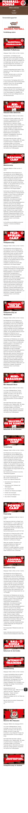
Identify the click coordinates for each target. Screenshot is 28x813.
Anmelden (14, 13)
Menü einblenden (14, 8)
